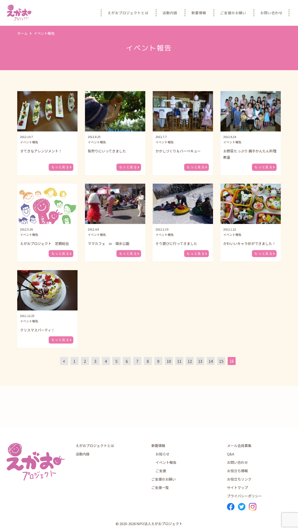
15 (221, 361)
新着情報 (158, 445)
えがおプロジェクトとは (95, 445)
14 (211, 361)
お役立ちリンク (239, 479)
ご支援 (161, 470)
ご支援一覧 (160, 487)
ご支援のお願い (163, 479)
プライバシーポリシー (244, 495)
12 (190, 361)
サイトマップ (237, 487)
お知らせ (162, 453)
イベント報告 (166, 462)
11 (179, 361)
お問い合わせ (237, 462)
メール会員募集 (239, 445)
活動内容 (83, 453)
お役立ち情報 (237, 470)
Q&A (230, 453)
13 (200, 361)
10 (169, 361)
